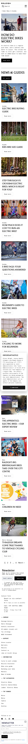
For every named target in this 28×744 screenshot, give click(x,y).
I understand (14, 387)
